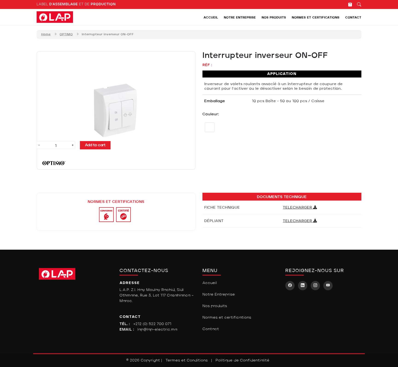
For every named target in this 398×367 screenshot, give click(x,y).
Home (46, 34)
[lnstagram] (315, 285)
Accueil (211, 17)
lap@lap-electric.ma (157, 329)
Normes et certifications (315, 17)
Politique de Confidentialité (242, 360)
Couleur (210, 114)
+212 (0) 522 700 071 (152, 324)
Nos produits (274, 17)
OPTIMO (66, 34)
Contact (353, 17)
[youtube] (328, 285)
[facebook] (290, 285)
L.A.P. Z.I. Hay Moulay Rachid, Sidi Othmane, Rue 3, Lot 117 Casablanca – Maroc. (157, 295)
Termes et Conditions (187, 360)
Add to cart (95, 145)
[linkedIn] (302, 285)
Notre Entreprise (240, 17)
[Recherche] (356, 4)
